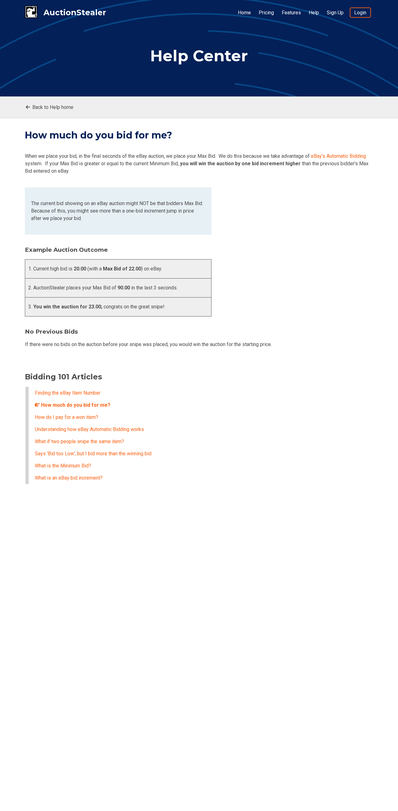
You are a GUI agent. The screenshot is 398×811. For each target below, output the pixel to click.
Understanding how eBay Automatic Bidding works (89, 429)
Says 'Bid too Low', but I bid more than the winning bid (93, 454)
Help (314, 13)
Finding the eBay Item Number (67, 393)
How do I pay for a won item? (66, 417)
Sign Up (335, 13)
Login (360, 13)
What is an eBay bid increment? (69, 478)
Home (244, 13)
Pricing (266, 13)
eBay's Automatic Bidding (338, 156)
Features (291, 13)
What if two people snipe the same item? (79, 441)
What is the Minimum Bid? (63, 466)
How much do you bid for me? (75, 405)
